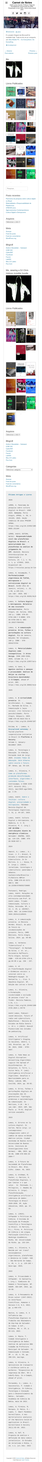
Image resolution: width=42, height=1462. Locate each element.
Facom (8, 257)
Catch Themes (25, 1460)
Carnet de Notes (22, 2)
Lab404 (8, 259)
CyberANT (9, 252)
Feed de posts (11, 234)
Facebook (9, 255)
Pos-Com (9, 264)
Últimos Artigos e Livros (20, 495)
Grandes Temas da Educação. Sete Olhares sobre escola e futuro (20, 760)
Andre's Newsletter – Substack (16, 248)
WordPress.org (11, 238)
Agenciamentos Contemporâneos (17, 210)
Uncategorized (12, 45)
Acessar (8, 231)
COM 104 (9, 250)
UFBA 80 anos (11, 208)
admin (19, 32)
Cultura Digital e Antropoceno (16, 212)
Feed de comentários (13, 236)
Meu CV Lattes (11, 261)
